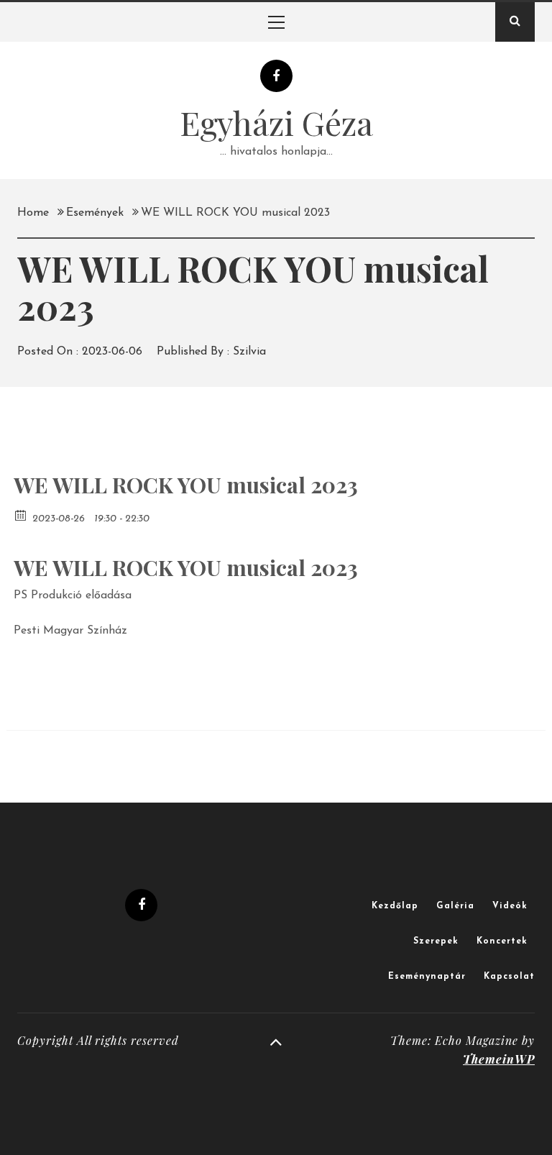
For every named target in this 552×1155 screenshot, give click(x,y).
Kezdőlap (395, 906)
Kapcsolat (509, 976)
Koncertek (502, 941)
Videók (510, 906)
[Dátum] (21, 514)
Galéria (455, 906)
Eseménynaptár (427, 976)
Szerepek (436, 941)
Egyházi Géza (276, 122)
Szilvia (249, 351)
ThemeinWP (499, 1059)
